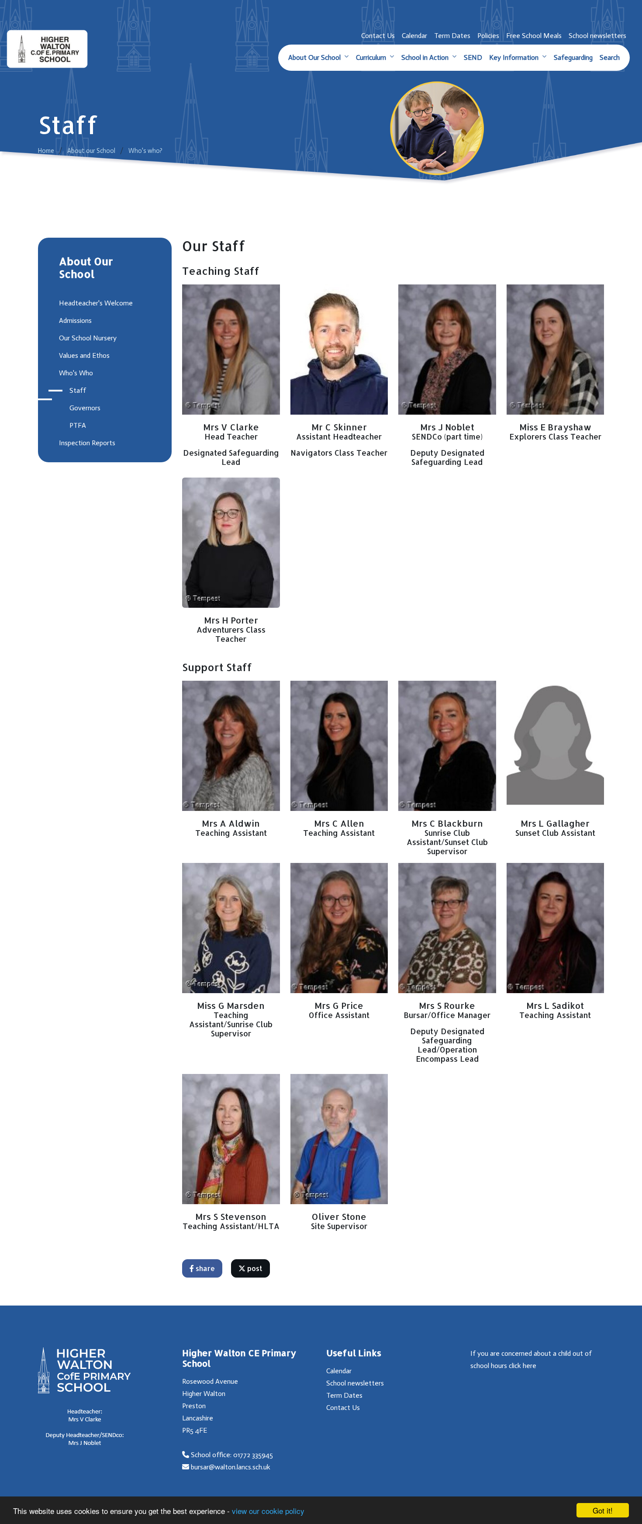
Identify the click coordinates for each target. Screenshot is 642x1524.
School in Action (425, 57)
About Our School (314, 57)
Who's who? (145, 151)
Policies (488, 35)
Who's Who (76, 373)
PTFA (77, 425)
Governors (84, 408)
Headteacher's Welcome (96, 303)
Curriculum (371, 57)
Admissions (75, 320)
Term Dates (452, 35)
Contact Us (378, 35)
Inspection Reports (87, 443)
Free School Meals (534, 35)
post (253, 1268)
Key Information (513, 57)
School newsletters (597, 35)
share (204, 1268)
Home (46, 151)
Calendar (414, 35)
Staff (77, 390)
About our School (91, 151)
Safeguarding (573, 57)
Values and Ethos (84, 355)
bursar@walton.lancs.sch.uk (230, 1467)
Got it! (603, 1510)
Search (610, 57)
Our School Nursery (88, 338)
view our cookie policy (268, 1510)
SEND (473, 57)
